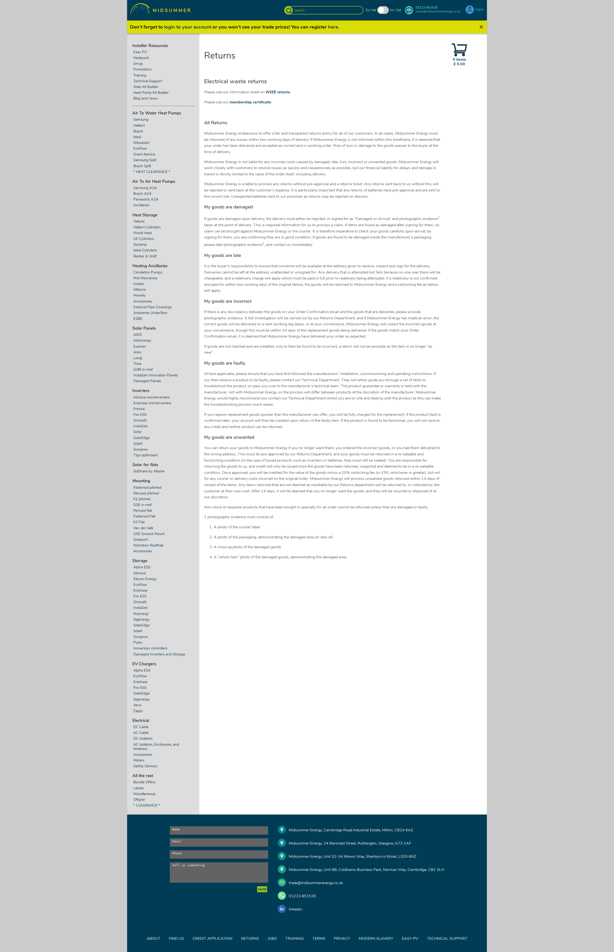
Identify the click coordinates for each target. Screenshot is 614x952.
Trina (137, 363)
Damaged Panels (147, 381)
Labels (138, 788)
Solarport (140, 539)
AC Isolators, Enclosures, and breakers (156, 746)
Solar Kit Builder (145, 86)
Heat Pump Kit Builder (151, 92)
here (333, 27)
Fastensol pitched (147, 487)
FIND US (176, 938)
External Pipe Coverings (152, 307)
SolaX (137, 443)
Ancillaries (141, 205)
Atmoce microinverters (151, 397)
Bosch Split (142, 166)
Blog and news (145, 98)
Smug (138, 63)
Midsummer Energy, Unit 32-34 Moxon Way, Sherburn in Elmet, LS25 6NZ (352, 856)
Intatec (138, 283)
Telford (138, 221)
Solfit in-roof (143, 369)
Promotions (142, 69)
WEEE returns (278, 92)
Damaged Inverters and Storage (159, 654)
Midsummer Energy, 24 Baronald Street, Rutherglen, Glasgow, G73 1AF (350, 843)
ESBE (137, 318)
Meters (138, 760)
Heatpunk (141, 57)
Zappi (137, 710)
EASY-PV (410, 938)
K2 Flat (139, 522)
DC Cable (140, 727)
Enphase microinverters (152, 403)
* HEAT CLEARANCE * (151, 171)
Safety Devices (145, 766)
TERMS (319, 938)
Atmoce (139, 573)
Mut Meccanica (145, 278)
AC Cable (140, 732)
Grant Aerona (144, 154)
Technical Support (147, 81)
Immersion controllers (150, 648)
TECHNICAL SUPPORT (447, 938)
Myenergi (140, 613)
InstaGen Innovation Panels (155, 375)
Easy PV (140, 52)
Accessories (142, 301)
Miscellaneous (144, 793)
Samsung (140, 119)
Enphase (140, 590)
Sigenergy (141, 619)
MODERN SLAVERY (376, 938)
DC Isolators (143, 738)
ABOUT (153, 938)
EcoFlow (140, 148)
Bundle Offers (144, 782)
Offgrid (139, 799)
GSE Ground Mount (149, 533)
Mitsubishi (141, 142)
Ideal (137, 137)
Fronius (139, 408)
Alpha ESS (141, 567)
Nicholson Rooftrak (148, 545)
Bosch (138, 131)
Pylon (137, 642)
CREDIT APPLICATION (212, 938)
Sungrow (140, 449)
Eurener (139, 346)
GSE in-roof (142, 504)
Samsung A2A (145, 187)
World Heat (143, 233)
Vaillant (139, 125)
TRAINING (294, 938)
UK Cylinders (143, 238)
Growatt (140, 420)
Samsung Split (144, 160)
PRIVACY (342, 938)
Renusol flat (142, 510)
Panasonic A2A (145, 199)
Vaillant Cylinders (147, 227)
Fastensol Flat (144, 516)
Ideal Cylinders (145, 250)
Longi (137, 358)
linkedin (295, 909)
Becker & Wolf (144, 256)
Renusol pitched (146, 493)
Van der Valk (143, 528)
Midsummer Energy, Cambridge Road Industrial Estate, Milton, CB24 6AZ (351, 830)
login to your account (187, 27)
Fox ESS (140, 414)
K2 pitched (142, 499)
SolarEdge (141, 437)
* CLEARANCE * (146, 805)
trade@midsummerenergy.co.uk (316, 883)
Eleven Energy (145, 579)
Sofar (137, 431)
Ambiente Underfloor (150, 312)
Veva (137, 705)
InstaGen (140, 426)
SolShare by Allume (149, 471)
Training (139, 75)
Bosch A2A (142, 193)
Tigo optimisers (145, 455)
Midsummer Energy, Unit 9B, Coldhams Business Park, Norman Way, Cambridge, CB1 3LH (366, 869)
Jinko (137, 352)
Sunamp (140, 244)
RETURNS (250, 938)
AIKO (137, 334)
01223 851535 (302, 896)
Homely (139, 295)
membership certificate (250, 102)
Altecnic (139, 289)
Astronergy (142, 340)
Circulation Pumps (147, 272)
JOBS (272, 938)
